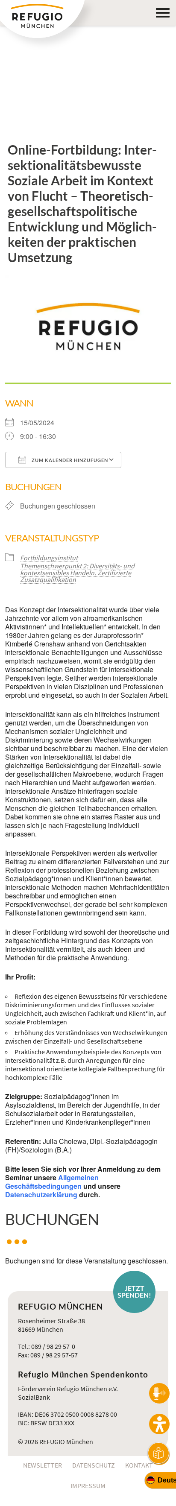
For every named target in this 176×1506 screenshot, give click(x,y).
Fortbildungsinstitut (49, 557)
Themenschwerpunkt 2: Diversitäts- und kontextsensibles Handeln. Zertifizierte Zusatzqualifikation (77, 572)
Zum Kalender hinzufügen (69, 460)
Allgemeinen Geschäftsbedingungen (52, 1182)
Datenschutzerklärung (41, 1194)
